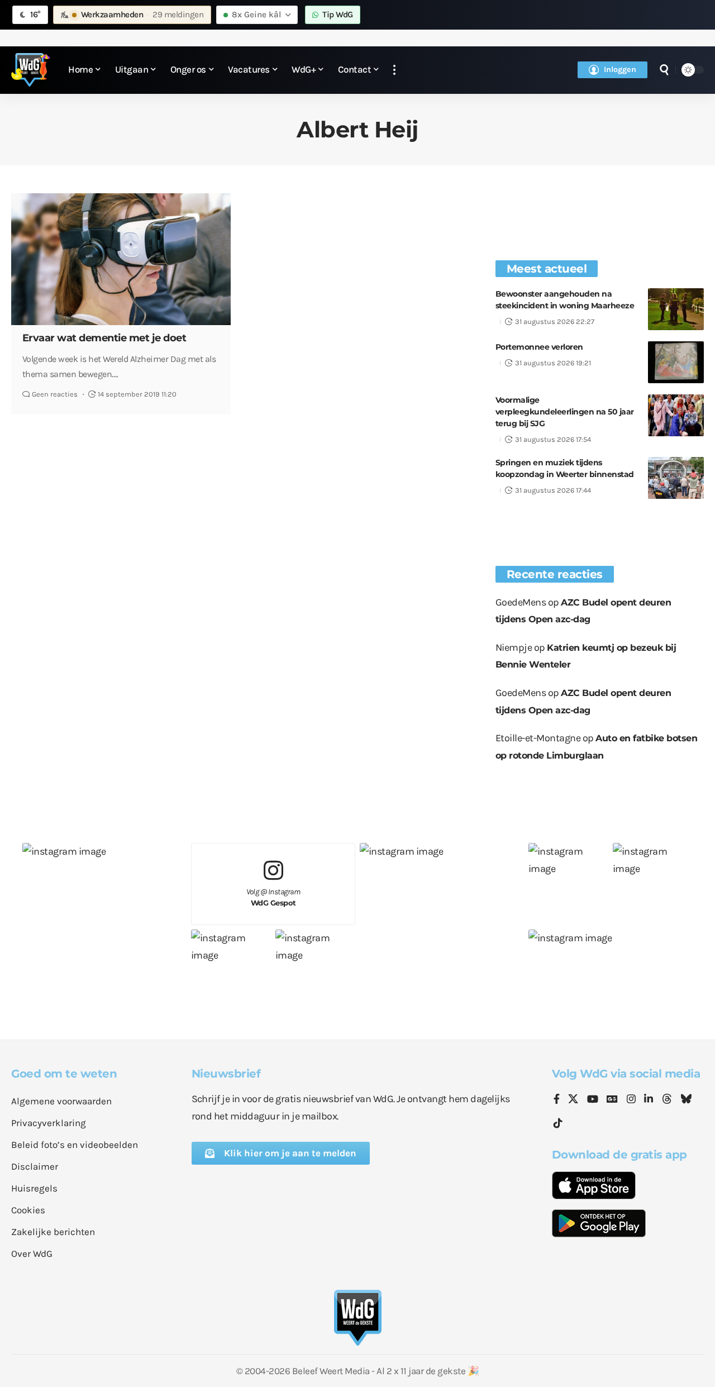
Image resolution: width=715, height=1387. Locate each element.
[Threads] (667, 1099)
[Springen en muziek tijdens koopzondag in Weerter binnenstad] (676, 478)
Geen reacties (55, 394)
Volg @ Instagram (273, 897)
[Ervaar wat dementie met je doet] (121, 259)
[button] (394, 70)
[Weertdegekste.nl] (30, 70)
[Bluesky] (686, 1099)
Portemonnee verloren (539, 347)
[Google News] (612, 1099)
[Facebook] (556, 1099)
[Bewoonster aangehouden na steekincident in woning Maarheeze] (676, 309)
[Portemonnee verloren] (676, 362)
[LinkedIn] (648, 1099)
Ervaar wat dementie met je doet (104, 338)
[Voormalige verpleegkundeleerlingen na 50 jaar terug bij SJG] (676, 415)
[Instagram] (631, 1099)
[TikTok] (558, 1123)
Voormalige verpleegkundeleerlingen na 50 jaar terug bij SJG (564, 411)
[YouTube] (592, 1099)
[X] (573, 1099)
